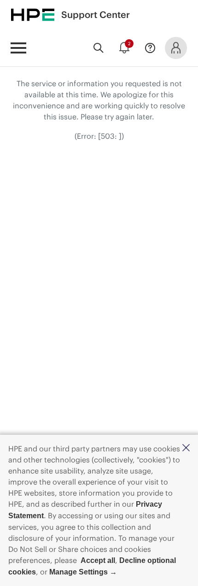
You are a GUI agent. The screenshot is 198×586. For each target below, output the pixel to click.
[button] (186, 448)
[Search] (98, 48)
